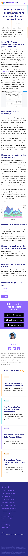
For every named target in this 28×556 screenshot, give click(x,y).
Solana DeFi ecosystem (7, 490)
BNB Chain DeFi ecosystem (9, 511)
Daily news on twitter (15, 320)
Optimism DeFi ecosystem (8, 508)
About (3, 522)
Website (5, 288)
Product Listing (5, 525)
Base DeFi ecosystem (7, 496)
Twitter (5, 292)
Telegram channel (15, 325)
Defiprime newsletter (7, 519)
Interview (4, 296)
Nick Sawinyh (10, 23)
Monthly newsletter (15, 315)
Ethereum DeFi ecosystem (8, 493)
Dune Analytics (5, 71)
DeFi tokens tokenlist (7, 517)
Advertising (4, 528)
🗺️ (9, 541)
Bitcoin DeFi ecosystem (7, 499)
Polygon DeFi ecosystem (8, 502)
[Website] (9, 348)
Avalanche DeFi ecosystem (8, 514)
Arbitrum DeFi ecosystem (8, 505)
